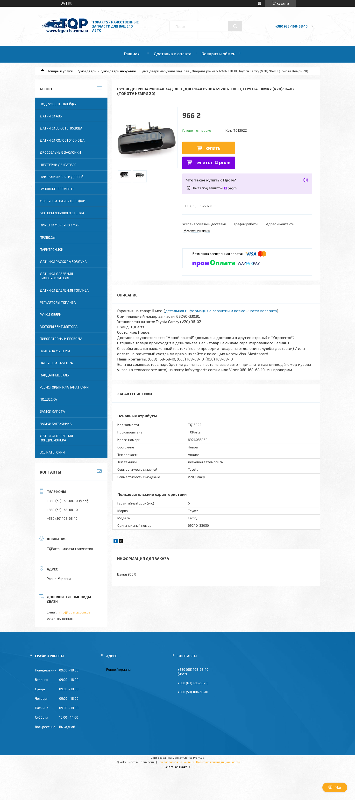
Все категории (52, 452)
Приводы (48, 237)
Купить (213, 148)
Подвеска (48, 399)
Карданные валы (55, 375)
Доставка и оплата (173, 53)
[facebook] (116, 542)
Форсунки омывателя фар (62, 201)
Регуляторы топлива (58, 302)
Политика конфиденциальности (218, 762)
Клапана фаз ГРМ (55, 351)
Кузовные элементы (57, 189)
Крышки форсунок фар (59, 225)
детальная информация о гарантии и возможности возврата (221, 310)
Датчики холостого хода (62, 140)
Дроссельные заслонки (60, 152)
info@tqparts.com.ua (75, 612)
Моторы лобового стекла (62, 213)
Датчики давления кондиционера (56, 438)
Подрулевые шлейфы (58, 104)
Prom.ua (198, 757)
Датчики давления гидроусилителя (56, 276)
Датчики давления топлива (64, 290)
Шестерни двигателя (58, 165)
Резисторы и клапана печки (64, 387)
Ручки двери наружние (118, 71)
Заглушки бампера (56, 363)
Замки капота (52, 411)
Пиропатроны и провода (61, 339)
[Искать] (235, 26)
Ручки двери (86, 71)
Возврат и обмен (218, 53)
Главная (132, 53)
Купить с (204, 162)
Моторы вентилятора (59, 326)
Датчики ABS (51, 116)
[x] (121, 542)
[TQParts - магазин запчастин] (64, 32)
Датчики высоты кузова (61, 128)
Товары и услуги (60, 71)
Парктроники (51, 249)
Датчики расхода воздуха (63, 261)
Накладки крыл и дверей (62, 177)
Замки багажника (56, 424)
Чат (338, 787)
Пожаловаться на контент (176, 762)
